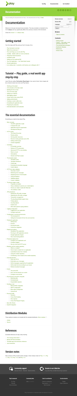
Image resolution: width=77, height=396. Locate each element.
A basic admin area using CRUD (15, 97)
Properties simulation (16, 184)
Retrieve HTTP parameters (17, 148)
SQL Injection (14, 299)
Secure (8, 322)
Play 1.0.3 (10, 357)
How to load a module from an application (21, 250)
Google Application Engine (17, 235)
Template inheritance (16, 161)
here (43, 17)
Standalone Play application (17, 231)
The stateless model (16, 189)
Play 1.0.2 (15, 357)
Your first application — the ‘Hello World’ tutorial (18, 61)
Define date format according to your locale (21, 265)
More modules (41, 317)
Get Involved (66, 4)
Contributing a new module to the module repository (23, 255)
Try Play (44, 4)
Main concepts (10, 122)
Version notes (59, 50)
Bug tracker (47, 383)
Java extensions (11, 343)
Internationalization (11, 257)
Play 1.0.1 (23, 357)
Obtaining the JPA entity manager (19, 195)
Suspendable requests (16, 282)
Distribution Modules (61, 47)
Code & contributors (47, 381)
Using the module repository (17, 253)
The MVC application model (17, 123)
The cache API (14, 270)
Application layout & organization (19, 127)
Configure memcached (16, 274)
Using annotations (15, 176)
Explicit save (14, 204)
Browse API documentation (13, 339)
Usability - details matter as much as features (18, 53)
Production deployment (12, 239)
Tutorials (13, 383)
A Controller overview (16, 146)
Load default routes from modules (19, 251)
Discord (25, 370)
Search (57, 28)
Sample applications (12, 63)
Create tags (13, 163)
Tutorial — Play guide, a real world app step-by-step (63, 43)
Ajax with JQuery (11, 303)
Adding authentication (12, 99)
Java (70, 21)
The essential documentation (63, 45)
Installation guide (11, 57)
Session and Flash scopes (17, 155)
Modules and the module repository (15, 246)
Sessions (13, 295)
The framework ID (15, 216)
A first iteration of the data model (15, 88)
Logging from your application (18, 210)
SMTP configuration (15, 287)
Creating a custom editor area (14, 101)
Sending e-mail (10, 284)
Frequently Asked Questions (14, 55)
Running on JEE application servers (19, 233)
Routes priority (14, 135)
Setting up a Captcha (12, 93)
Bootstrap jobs (14, 278)
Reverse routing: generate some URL (20, 139)
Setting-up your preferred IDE (14, 59)
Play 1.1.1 (42, 355)
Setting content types (16, 140)
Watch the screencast (12, 50)
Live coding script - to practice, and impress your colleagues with (23, 65)
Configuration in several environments (16, 214)
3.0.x (69, 19)
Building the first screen (12, 89)
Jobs (30, 381)
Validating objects (15, 178)
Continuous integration (16, 227)
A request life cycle (15, 125)
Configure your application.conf (18, 240)
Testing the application (12, 220)
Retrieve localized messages (18, 267)
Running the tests (15, 225)
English (68, 24)
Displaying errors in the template (18, 174)
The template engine (12, 158)
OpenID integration (11, 304)
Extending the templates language (19, 165)
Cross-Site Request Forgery (18, 300)
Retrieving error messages (17, 172)
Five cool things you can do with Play (16, 52)
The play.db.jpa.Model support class (19, 199)
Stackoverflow (31, 370)
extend (74, 17)
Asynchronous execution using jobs (15, 276)
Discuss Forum (18, 370)
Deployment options (12, 229)
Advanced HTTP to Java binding (19, 150)
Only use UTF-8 (15, 259)
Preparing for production (13, 104)
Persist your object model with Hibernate (20, 187)
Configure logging (15, 242)
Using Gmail (14, 291)
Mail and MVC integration (17, 285)
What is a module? (15, 248)
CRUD (8, 320)
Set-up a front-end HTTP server (18, 244)
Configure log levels (15, 212)
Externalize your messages (17, 261)
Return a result (14, 152)
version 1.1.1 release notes (17, 32)
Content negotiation (15, 142)
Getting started (59, 40)
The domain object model (13, 182)
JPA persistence (11, 192)
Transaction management (17, 197)
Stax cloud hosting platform (17, 236)
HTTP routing (10, 131)
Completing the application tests (14, 103)
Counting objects (15, 203)
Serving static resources (17, 137)
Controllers (9, 144)
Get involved (47, 385)
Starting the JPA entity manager (18, 193)
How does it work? (15, 171)
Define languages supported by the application (22, 263)
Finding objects (14, 201)
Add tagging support (12, 95)
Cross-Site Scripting (16, 297)
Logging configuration (12, 208)
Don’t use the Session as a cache (19, 272)
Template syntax (15, 159)
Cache (8, 269)
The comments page (12, 91)
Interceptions (14, 154)
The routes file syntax (16, 133)
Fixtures (13, 223)
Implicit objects (14, 167)
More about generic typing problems (19, 206)
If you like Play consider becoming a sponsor (56, 370)
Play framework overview (13, 48)
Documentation (54, 4)
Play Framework (11, 3)
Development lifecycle (16, 129)
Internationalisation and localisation (15, 106)
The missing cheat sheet (13, 337)
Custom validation (15, 180)
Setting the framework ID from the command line (22, 218)
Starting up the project (12, 86)
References (59, 48)
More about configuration (17, 289)
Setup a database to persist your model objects (22, 186)
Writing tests (14, 221)
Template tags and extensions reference (17, 341)
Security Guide (10, 293)
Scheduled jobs (14, 280)
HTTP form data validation (13, 169)
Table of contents (60, 34)
